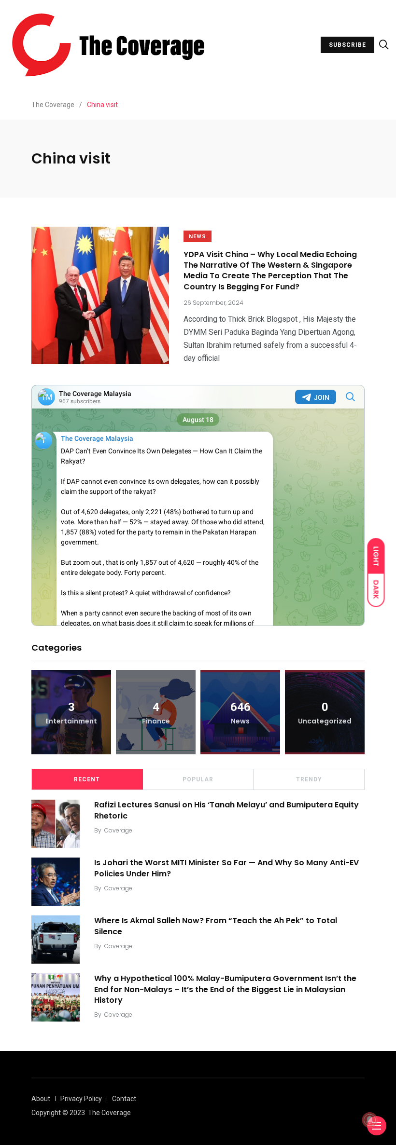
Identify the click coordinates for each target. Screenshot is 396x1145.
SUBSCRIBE (347, 44)
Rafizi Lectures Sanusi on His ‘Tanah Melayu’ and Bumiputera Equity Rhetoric (226, 810)
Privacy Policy (81, 1099)
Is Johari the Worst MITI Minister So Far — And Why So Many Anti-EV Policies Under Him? (226, 868)
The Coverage (109, 1113)
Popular (198, 779)
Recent (87, 779)
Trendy (309, 779)
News (197, 236)
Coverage (118, 830)
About (40, 1099)
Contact (124, 1099)
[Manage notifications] (370, 1120)
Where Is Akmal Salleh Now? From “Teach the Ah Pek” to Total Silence (215, 926)
